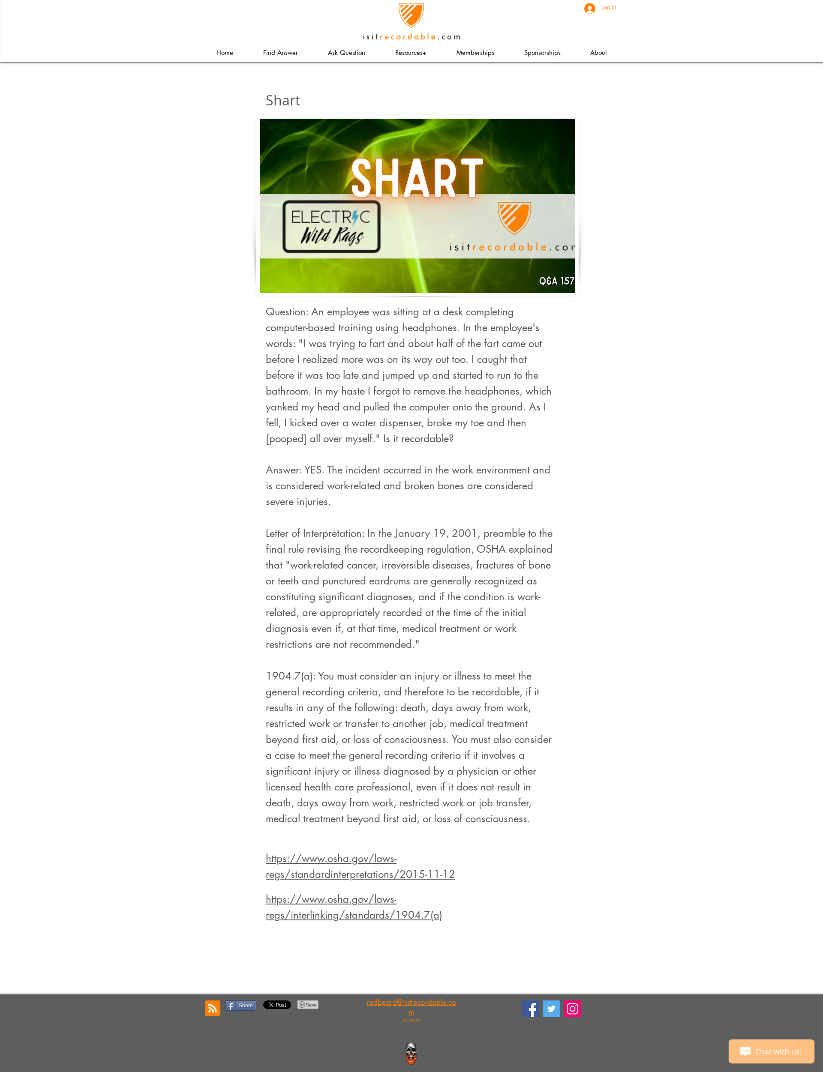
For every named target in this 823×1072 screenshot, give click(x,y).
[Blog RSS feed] (212, 1008)
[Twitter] (551, 1008)
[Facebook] (530, 1008)
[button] (410, 52)
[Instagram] (572, 1008)
